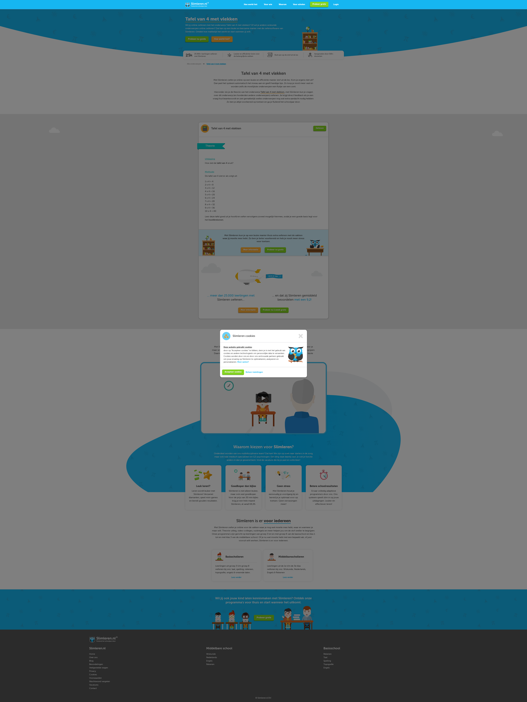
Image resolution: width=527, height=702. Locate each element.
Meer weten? (243, 362)
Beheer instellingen (254, 372)
